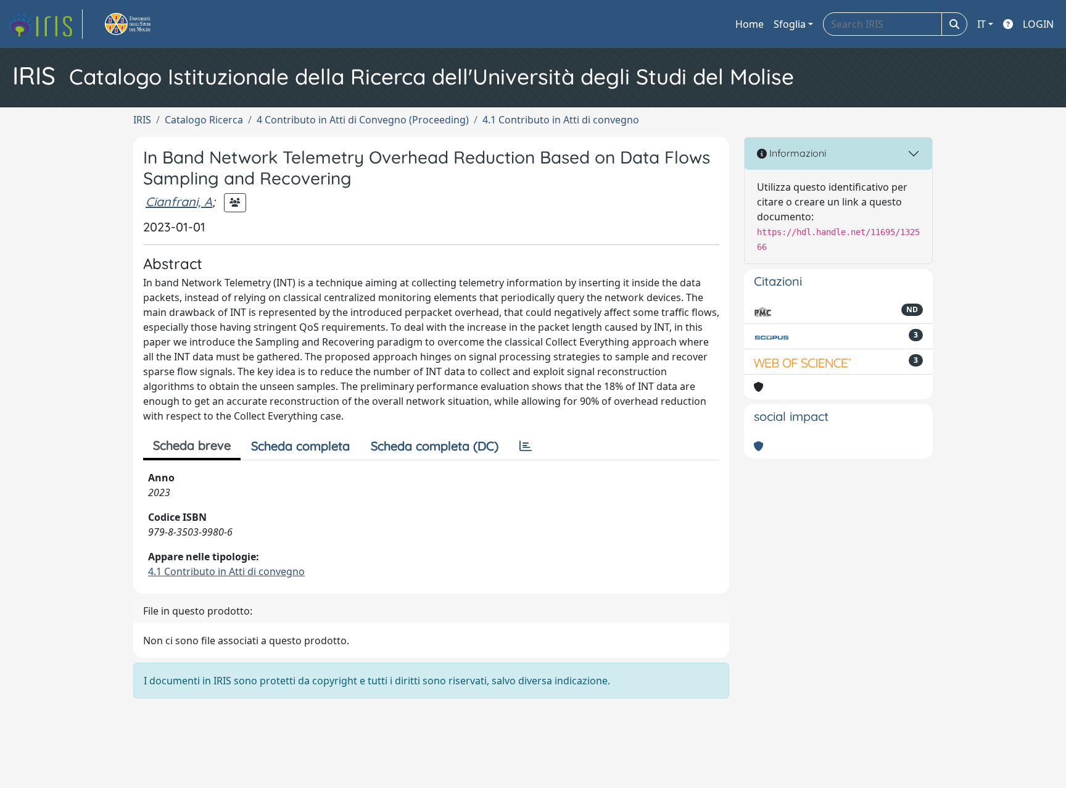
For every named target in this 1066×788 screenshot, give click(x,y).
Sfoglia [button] (790, 24)
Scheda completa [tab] (300, 446)
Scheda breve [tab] (192, 445)
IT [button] (981, 24)
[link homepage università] (142, 24)
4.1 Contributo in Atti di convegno (560, 119)
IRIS (142, 119)
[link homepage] (45, 24)
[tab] (525, 446)
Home (749, 24)
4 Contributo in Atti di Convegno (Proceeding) (363, 119)
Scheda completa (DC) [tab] (434, 446)
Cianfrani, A (179, 201)
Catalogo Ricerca (204, 119)
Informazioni (796, 153)
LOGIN (1038, 24)
